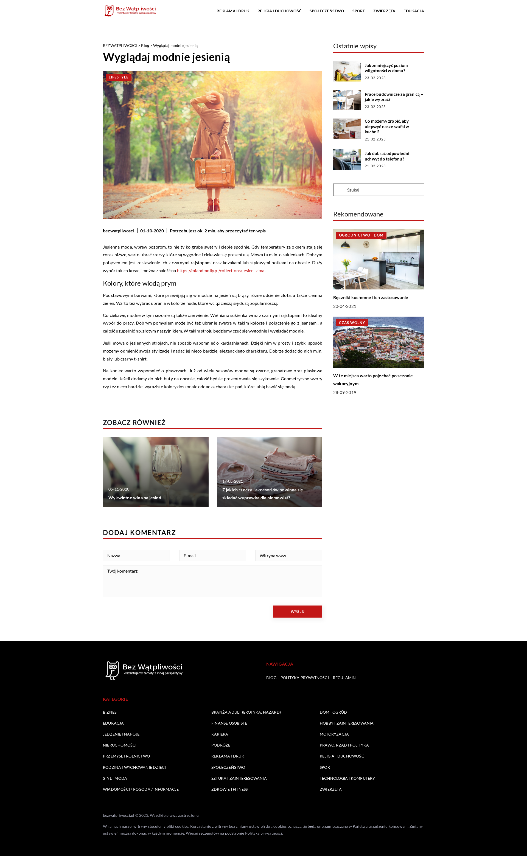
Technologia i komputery (347, 778)
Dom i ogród (333, 712)
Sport (358, 11)
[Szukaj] (339, 190)
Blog (271, 677)
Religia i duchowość (279, 11)
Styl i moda (115, 778)
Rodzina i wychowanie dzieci (134, 767)
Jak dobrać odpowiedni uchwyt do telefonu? (387, 156)
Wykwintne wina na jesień (134, 497)
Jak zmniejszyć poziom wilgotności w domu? (386, 68)
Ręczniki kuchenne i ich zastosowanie (370, 297)
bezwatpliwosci (118, 230)
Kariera (219, 734)
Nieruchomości (120, 745)
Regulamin (344, 677)
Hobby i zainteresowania (347, 723)
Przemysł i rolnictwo (126, 756)
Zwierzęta (384, 11)
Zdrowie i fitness (229, 789)
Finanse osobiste (229, 723)
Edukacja (413, 11)
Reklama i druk (233, 11)
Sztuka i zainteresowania (239, 778)
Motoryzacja (334, 734)
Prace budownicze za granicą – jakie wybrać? (394, 97)
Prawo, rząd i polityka (344, 745)
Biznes (109, 712)
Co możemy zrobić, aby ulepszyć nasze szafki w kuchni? (387, 126)
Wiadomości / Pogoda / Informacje (141, 789)
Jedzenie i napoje (121, 734)
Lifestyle (118, 77)
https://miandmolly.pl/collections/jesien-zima (221, 270)
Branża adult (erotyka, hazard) (246, 712)
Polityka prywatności (305, 677)
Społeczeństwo (327, 11)
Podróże (220, 745)
